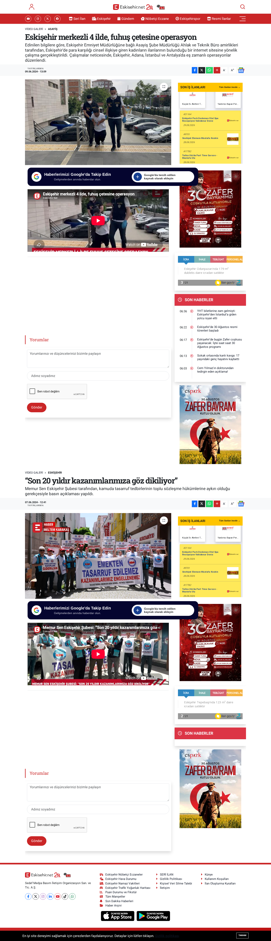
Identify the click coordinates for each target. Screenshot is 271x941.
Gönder (36, 407)
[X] (35, 896)
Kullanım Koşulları (217, 879)
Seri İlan (79, 19)
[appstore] (118, 916)
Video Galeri (34, 29)
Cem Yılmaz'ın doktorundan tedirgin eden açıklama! (215, 370)
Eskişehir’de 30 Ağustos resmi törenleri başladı (217, 329)
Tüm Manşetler (115, 896)
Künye (209, 874)
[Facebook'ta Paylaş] (194, 70)
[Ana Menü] (242, 18)
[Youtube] (57, 896)
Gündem (127, 19)
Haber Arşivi (113, 905)
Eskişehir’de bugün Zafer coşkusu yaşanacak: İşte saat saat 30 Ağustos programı (219, 343)
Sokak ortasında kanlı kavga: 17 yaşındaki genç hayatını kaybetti (218, 357)
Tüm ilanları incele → (229, 87)
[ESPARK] (210, 424)
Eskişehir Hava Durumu (120, 879)
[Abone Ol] (241, 70)
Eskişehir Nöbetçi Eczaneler (124, 874)
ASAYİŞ (53, 29)
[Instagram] (43, 896)
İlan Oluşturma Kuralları (220, 883)
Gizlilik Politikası (171, 879)
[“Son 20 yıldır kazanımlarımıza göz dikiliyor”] (98, 556)
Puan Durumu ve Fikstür (121, 892)
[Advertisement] (100, 295)
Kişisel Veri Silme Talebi (176, 883)
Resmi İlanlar (221, 19)
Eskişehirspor (190, 19)
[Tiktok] (65, 896)
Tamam (242, 935)
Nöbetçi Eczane (157, 19)
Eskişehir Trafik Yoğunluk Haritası (127, 888)
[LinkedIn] (50, 896)
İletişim (165, 888)
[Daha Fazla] (217, 70)
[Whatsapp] (72, 896)
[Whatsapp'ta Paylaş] (209, 70)
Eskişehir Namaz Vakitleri (122, 883)
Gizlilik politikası (167, 936)
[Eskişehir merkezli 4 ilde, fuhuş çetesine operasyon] (98, 122)
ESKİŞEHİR (55, 472)
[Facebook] (28, 896)
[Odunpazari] (210, 209)
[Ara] (242, 6)
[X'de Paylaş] (201, 70)
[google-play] (153, 916)
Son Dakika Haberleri (119, 901)
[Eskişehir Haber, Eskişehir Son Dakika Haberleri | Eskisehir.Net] (139, 7)
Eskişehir (104, 19)
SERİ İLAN (166, 874)
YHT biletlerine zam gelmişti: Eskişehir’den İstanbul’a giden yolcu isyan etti (216, 314)
